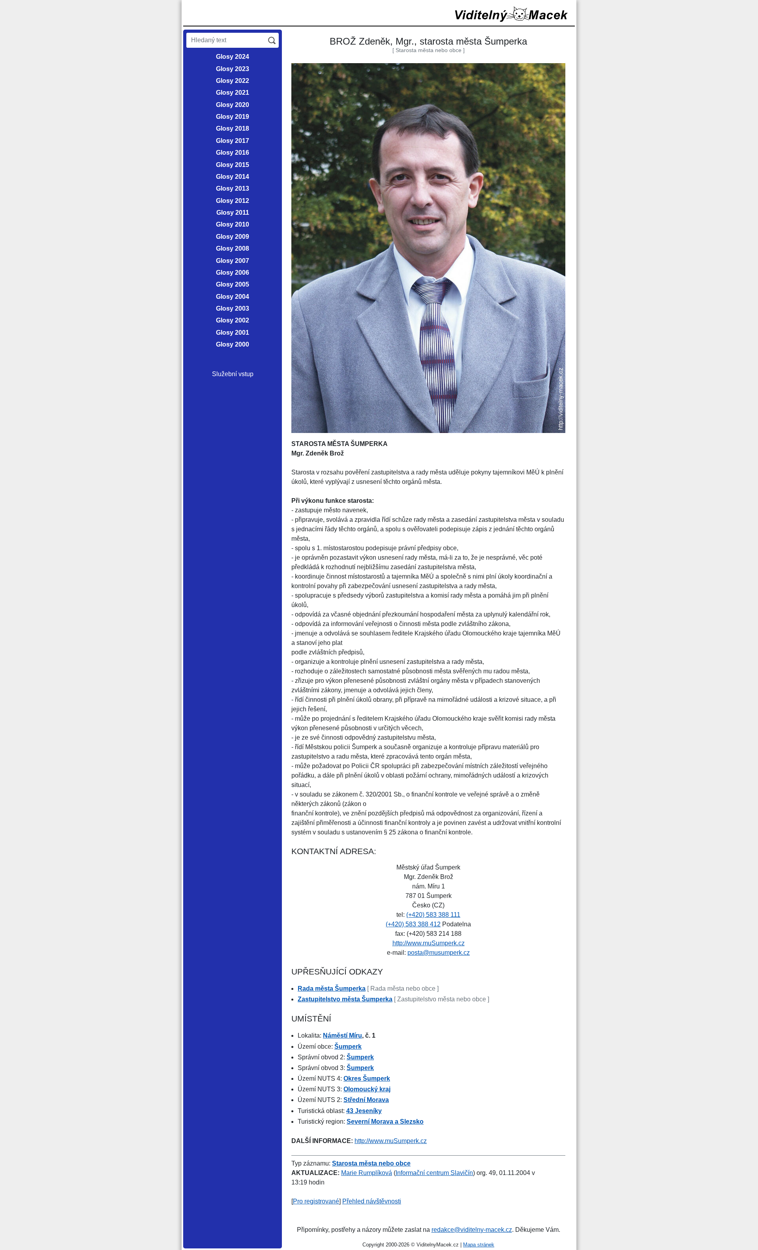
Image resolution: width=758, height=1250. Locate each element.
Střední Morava (366, 1099)
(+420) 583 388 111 (433, 914)
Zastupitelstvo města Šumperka (345, 999)
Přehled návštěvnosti (371, 1201)
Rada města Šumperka (332, 988)
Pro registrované (316, 1201)
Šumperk (348, 1046)
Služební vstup (232, 374)
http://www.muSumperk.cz (428, 943)
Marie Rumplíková (366, 1172)
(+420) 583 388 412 (413, 924)
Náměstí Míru (342, 1035)
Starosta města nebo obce (371, 1163)
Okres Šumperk (366, 1078)
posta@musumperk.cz (438, 952)
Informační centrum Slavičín (434, 1172)
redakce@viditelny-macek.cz (472, 1229)
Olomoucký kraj (366, 1089)
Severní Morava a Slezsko (385, 1121)
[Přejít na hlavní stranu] (511, 14)
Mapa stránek (478, 1245)
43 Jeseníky (364, 1111)
